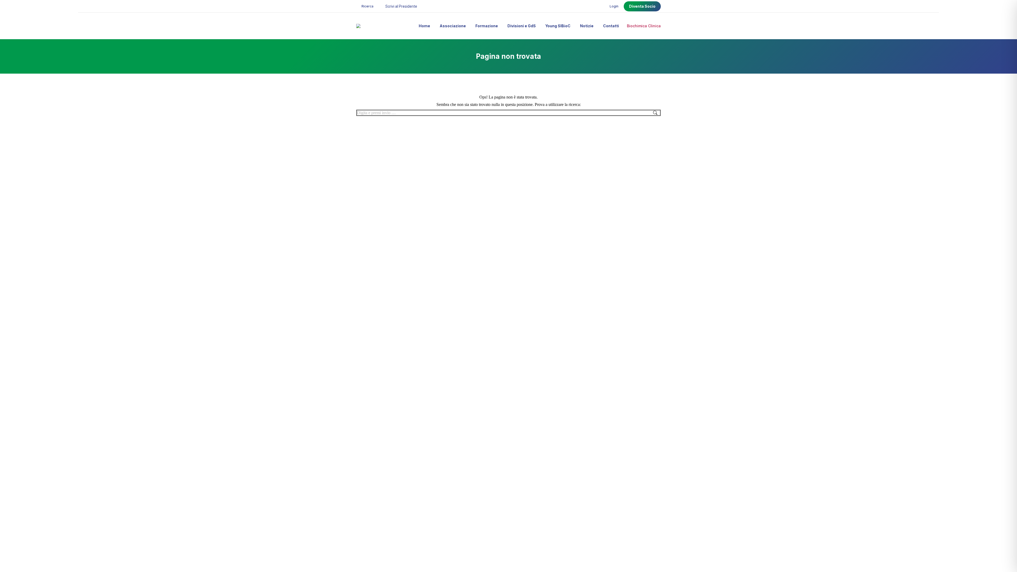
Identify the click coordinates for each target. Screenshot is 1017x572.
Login (614, 6)
